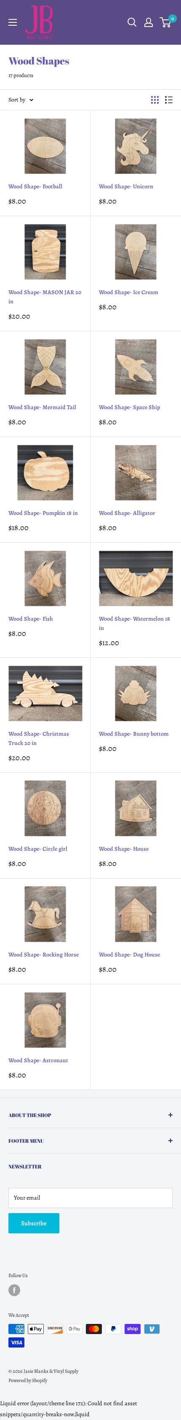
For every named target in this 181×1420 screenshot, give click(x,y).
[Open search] (132, 22)
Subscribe (34, 1223)
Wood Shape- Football (35, 186)
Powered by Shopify (27, 1380)
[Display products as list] (169, 100)
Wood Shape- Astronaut (38, 1060)
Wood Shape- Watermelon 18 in (134, 623)
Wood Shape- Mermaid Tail (42, 407)
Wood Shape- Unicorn (126, 186)
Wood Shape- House (124, 849)
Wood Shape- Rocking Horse (43, 955)
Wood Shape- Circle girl (37, 849)
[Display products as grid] (155, 100)
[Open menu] (12, 22)
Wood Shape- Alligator (127, 513)
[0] (165, 22)
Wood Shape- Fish (30, 619)
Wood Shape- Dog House (129, 955)
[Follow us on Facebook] (14, 1290)
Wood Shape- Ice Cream (128, 292)
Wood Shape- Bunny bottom (134, 734)
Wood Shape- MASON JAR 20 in (44, 296)
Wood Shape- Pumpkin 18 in (43, 513)
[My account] (148, 22)
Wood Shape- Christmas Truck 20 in (38, 738)
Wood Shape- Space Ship (129, 407)
